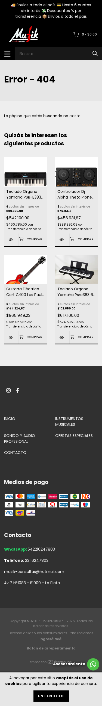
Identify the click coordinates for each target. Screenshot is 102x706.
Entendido (51, 696)
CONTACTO (15, 452)
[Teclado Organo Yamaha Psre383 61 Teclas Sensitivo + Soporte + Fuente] (62, 337)
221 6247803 (36, 560)
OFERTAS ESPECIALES (74, 435)
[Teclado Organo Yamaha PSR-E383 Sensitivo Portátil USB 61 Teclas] (11, 240)
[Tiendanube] (51, 663)
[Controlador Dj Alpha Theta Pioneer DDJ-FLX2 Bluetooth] (62, 240)
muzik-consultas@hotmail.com (34, 571)
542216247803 (41, 549)
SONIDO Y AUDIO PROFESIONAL (19, 438)
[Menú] (7, 53)
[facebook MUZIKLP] (17, 390)
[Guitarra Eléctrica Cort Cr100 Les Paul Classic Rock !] (11, 337)
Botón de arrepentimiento (51, 648)
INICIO (9, 418)
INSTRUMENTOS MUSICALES (69, 421)
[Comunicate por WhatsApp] (76, 664)
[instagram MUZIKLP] (8, 390)
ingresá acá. (51, 639)
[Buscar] (95, 53)
